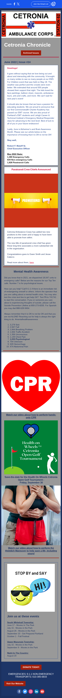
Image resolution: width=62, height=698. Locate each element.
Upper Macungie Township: (20, 642)
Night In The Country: (18, 653)
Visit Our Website (14, 683)
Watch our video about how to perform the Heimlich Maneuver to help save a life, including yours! (31, 551)
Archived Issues (31, 53)
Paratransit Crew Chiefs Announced (31, 169)
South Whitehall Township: (20, 622)
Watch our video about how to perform (27, 415)
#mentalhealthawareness (26, 319)
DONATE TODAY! (31, 667)
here (32, 262)
